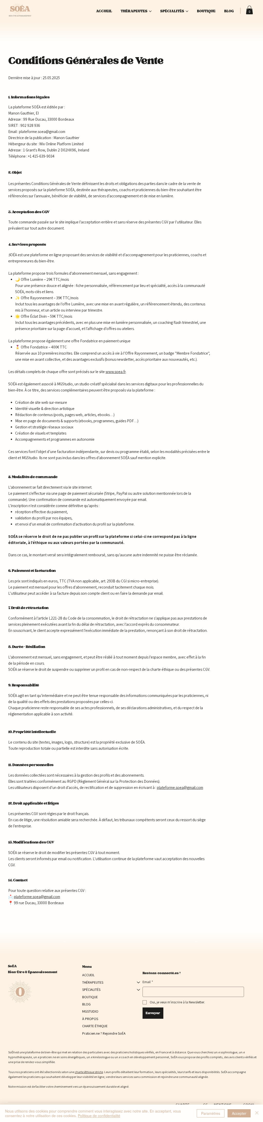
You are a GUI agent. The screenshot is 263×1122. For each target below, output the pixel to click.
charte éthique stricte (89, 1072)
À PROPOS (90, 1018)
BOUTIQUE (90, 997)
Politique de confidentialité (99, 1115)
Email (148, 982)
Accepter (239, 1113)
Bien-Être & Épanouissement (32, 972)
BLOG (86, 1004)
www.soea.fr (116, 371)
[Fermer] (257, 1113)
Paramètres (210, 1113)
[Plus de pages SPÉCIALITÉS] (187, 11)
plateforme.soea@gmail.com (180, 787)
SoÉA (12, 966)
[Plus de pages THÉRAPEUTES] (150, 11)
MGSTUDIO (90, 1011)
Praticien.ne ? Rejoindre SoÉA (104, 1033)
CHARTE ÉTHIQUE (95, 1026)
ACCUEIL (88, 975)
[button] (249, 10)
